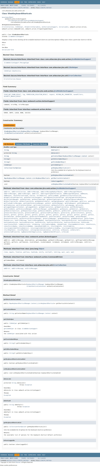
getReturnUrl (66, 211)
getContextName (56, 156)
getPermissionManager (24, 209)
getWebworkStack (63, 218)
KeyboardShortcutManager (30, 131)
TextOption (17, 168)
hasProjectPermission (54, 222)
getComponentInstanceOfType (54, 197)
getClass (26, 252)
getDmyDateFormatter (42, 201)
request (52, 94)
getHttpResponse (83, 203)
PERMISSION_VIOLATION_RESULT (37, 94)
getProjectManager (40, 209)
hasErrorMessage (20, 220)
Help (43, 2)
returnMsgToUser (10, 230)
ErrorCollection (8, 27)
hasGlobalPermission (52, 220)
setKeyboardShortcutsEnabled (61, 184)
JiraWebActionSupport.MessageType (16, 62)
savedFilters (78, 94)
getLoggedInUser (31, 207)
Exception (28, 385)
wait (63, 252)
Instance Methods (23, 144)
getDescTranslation (11, 201)
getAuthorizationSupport (33, 197)
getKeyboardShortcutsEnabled (61, 175)
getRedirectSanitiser (11, 211)
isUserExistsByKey (10, 226)
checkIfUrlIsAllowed (20, 195)
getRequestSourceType (29, 211)
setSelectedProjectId (11, 232)
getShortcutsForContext (59, 178)
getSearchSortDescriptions (13, 213)
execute (32, 195)
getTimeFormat (9, 216)
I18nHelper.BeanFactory (12, 71)
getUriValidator (55, 216)
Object (41, 249)
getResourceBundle (44, 211)
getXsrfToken (89, 218)
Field (14, 7)
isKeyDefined (61, 224)
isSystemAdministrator (76, 224)
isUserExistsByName (26, 226)
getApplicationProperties (13, 197)
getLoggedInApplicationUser (14, 207)
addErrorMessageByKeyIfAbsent (51, 192)
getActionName (53, 195)
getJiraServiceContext (41, 205)
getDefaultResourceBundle (73, 199)
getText (88, 213)
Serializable (63, 27)
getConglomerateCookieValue (76, 197)
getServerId (65, 213)
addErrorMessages (10, 193)
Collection (8, 168)
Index (39, 2)
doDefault (54, 150)
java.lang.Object (7, 17)
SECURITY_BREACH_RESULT (12, 96)
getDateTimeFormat (38, 199)
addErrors (35, 193)
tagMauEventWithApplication (31, 232)
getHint (48, 203)
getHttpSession (9, 205)
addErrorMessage (33, 192)
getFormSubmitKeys (57, 162)
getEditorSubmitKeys (58, 159)
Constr (19, 7)
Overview (4, 2)
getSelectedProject (32, 213)
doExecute (54, 153)
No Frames (30, 5)
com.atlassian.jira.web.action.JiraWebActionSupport (25, 20)
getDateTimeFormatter (54, 199)
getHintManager (57, 203)
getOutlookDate (9, 209)
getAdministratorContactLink (70, 195)
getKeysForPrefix (57, 205)
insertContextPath (10, 224)
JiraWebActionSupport (16, 36)
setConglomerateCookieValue (40, 230)
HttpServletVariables (32, 27)
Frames (23, 5)
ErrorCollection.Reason (12, 79)
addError (7, 192)
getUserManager (81, 216)
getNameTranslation (46, 207)
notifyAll (48, 252)
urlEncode (65, 232)
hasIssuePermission (85, 220)
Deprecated (32, 2)
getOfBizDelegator (76, 207)
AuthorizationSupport (49, 27)
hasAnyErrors (8, 220)
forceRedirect (42, 195)
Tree (25, 2)
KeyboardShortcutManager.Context (75, 156)
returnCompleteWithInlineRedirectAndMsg (45, 228)
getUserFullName (68, 216)
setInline (55, 230)
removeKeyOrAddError (41, 226)
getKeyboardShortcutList (60, 168)
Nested (9, 7)
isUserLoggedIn (56, 181)
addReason (83, 193)
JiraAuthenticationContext (14, 133)
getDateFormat (25, 199)
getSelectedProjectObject (50, 213)
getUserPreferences (11, 218)
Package (10, 2)
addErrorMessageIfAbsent (73, 192)
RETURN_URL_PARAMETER (64, 94)
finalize (19, 252)
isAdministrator (24, 224)
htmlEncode (85, 222)
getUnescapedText (22, 216)
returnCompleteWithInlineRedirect (16, 228)
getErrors (83, 201)
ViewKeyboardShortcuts (12, 131)
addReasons (8, 195)
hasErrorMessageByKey (36, 220)
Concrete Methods (40, 144)
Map (5, 178)
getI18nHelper (56, 165)
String (6, 150)
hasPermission (40, 222)
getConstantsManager (11, 199)
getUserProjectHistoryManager (30, 218)
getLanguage (70, 205)
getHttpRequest (70, 203)
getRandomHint (53, 209)
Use (22, 2)
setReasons (65, 230)
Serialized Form (8, 50)
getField (91, 201)
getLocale (79, 205)
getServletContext (77, 213)
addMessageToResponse (71, 193)
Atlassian (18, 462)
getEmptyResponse (57, 201)
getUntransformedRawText (39, 216)
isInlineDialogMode (48, 224)
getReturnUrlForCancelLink (82, 211)
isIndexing (36, 224)
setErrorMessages (31, 268)
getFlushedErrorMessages (13, 203)
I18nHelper (19, 27)
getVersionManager (49, 218)
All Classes (42, 5)
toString (57, 252)
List (33, 178)
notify (41, 252)
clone (6, 252)
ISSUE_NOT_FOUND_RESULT (12, 94)
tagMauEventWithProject (51, 232)
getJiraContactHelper (24, 205)
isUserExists (90, 224)
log (24, 94)
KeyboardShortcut (42, 178)
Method (26, 7)
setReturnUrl (75, 230)
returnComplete (56, 226)
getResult (56, 211)
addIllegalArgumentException (51, 193)
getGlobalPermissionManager (33, 203)
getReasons (64, 209)
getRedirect (73, 209)
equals (11, 252)
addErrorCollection (19, 192)
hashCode (34, 252)
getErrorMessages (72, 201)
